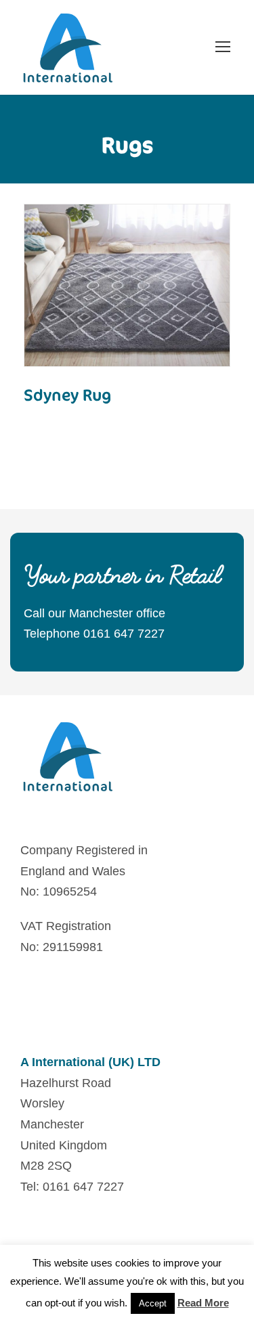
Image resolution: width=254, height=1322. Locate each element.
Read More (127, 323)
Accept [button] (153, 1303)
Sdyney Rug (68, 394)
